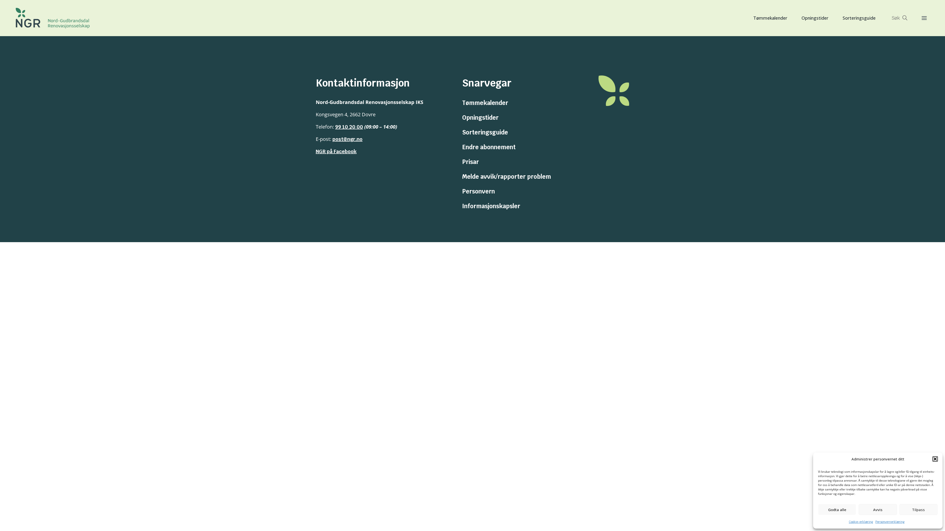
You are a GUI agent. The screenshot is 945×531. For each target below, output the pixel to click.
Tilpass (918, 509)
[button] (935, 459)
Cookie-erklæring (861, 522)
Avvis (877, 509)
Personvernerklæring (889, 522)
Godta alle (837, 509)
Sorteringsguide (859, 18)
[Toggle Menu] (919, 18)
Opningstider (815, 18)
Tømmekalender (770, 18)
